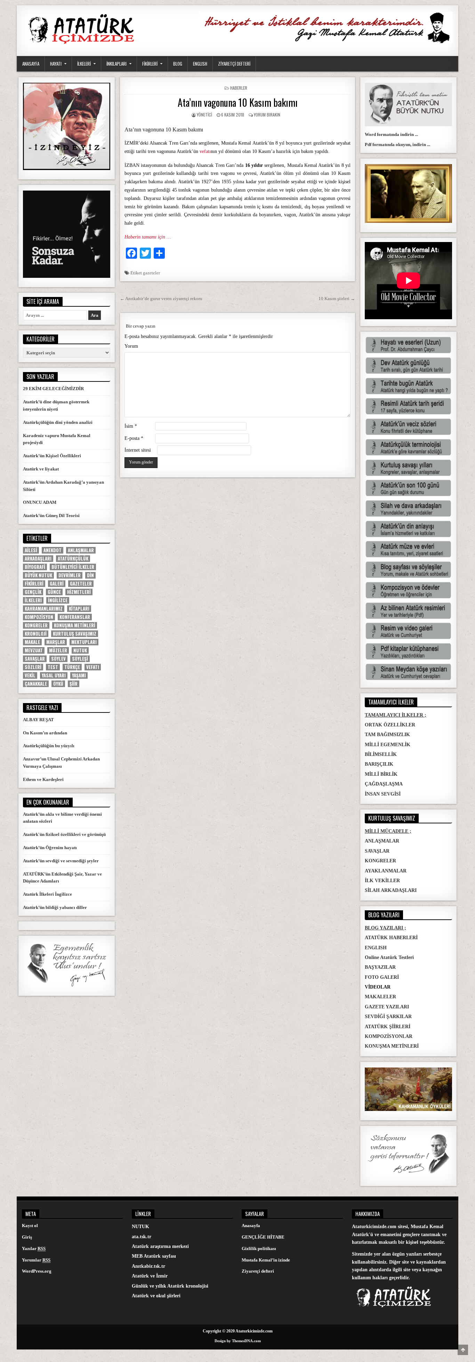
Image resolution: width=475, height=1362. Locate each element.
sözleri (33, 667)
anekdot (52, 550)
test (53, 667)
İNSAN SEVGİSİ (383, 794)
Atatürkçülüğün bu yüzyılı (48, 745)
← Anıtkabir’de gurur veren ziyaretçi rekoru (161, 298)
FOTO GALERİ (382, 977)
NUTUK (140, 1226)
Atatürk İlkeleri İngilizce (47, 894)
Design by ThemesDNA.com (238, 1341)
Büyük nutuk (38, 575)
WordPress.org (36, 1271)
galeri (57, 583)
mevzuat (34, 650)
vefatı (205, 151)
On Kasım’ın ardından (45, 732)
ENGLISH (200, 63)
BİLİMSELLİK (381, 754)
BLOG (177, 63)
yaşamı (79, 675)
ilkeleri (33, 600)
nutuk (80, 650)
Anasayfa (251, 1225)
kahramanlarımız (44, 608)
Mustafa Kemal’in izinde (266, 1260)
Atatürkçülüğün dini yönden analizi (57, 422)
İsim (130, 426)
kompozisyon (39, 617)
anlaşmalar (81, 550)
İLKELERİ (84, 63)
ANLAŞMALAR (382, 841)
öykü (58, 683)
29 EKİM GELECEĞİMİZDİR (53, 388)
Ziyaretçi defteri (258, 1271)
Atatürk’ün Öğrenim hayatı (50, 847)
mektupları (84, 642)
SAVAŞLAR (377, 851)
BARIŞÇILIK (379, 764)
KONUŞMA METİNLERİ (392, 1046)
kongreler (36, 625)
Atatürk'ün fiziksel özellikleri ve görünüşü (64, 834)
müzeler (58, 650)
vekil (30, 675)
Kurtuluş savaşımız (74, 633)
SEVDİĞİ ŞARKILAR (388, 1016)
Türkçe (72, 667)
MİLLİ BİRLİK (381, 774)
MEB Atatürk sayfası (154, 1256)
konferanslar (74, 617)
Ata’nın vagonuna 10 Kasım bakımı (238, 102)
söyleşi (80, 658)
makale (32, 642)
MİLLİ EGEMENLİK (387, 744)
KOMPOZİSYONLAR (388, 1036)
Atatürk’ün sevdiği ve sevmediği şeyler (61, 860)
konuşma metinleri (74, 625)
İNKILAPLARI (116, 63)
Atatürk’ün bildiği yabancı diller (55, 907)
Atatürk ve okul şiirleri (156, 1295)
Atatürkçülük (73, 558)
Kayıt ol (30, 1225)
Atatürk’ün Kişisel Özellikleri (52, 455)
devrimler (69, 575)
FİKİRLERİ (150, 63)
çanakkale (36, 683)
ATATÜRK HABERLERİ (391, 937)
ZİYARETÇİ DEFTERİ (234, 63)
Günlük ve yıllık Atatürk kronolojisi (170, 1286)
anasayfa (30, 63)
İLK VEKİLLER (382, 880)
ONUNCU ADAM (39, 502)
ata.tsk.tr (141, 1236)
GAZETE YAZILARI (387, 1006)
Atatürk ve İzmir (150, 1276)
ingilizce (57, 600)
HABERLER (238, 88)
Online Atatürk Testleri (389, 957)
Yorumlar (36, 1260)
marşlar (55, 642)
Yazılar (34, 1248)
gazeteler (151, 272)
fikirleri (34, 583)
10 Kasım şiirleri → (337, 298)
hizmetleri (79, 592)
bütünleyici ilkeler (72, 567)
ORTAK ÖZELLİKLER (390, 724)
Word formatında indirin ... (391, 134)
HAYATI (56, 63)
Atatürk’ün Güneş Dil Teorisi (51, 515)
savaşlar (35, 658)
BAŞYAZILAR (380, 967)
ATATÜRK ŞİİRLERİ (387, 1026)
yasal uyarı (54, 675)
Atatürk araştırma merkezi (160, 1246)
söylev (58, 658)
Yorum (131, 346)
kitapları (79, 608)
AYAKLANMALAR (385, 870)
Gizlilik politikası (259, 1248)
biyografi (35, 567)
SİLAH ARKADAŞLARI (391, 890)
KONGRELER (380, 860)
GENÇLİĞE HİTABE (263, 1237)
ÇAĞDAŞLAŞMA (384, 784)
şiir (74, 683)
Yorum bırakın (267, 115)
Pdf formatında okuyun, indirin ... (397, 144)
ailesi (31, 550)
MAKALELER (380, 996)
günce (54, 592)
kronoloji (36, 633)
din (90, 575)
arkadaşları (38, 558)
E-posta (133, 438)
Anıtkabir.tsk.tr (148, 1266)
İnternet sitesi (137, 450)
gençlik (33, 592)
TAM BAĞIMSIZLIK (387, 734)
